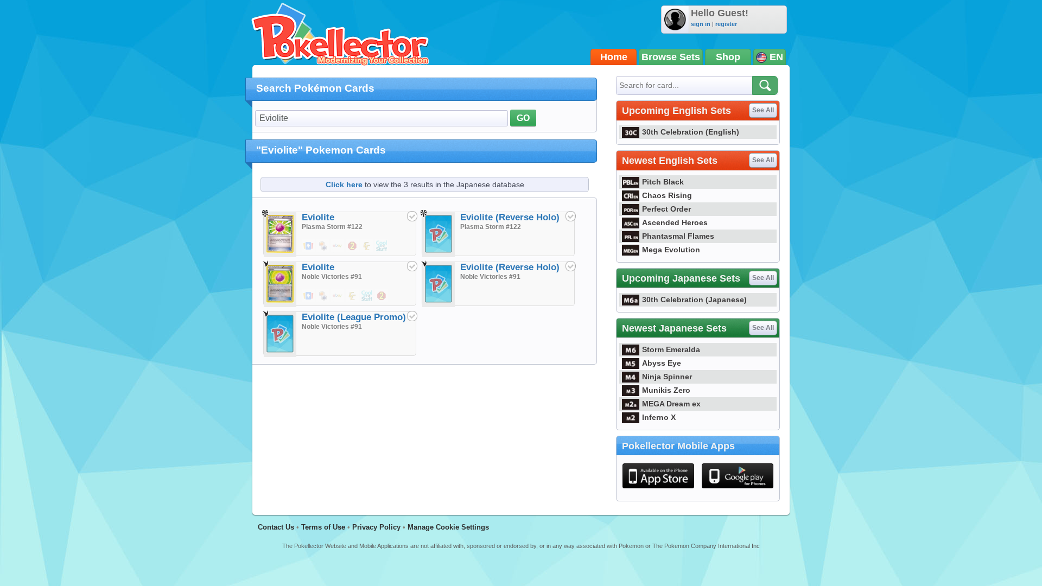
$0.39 (323, 251)
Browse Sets (670, 57)
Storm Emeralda (671, 349)
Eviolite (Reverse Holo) (510, 217)
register (726, 24)
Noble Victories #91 (332, 277)
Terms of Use (323, 527)
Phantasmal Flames (678, 236)
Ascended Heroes (675, 222)
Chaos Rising (667, 195)
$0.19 (309, 251)
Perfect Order (666, 209)
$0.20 (309, 301)
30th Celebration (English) (690, 132)
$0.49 (323, 301)
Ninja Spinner (667, 376)
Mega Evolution (671, 249)
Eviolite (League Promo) (354, 317)
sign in (700, 24)
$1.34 (338, 251)
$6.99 (382, 301)
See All (763, 110)
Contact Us (276, 527)
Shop (728, 57)
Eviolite (318, 217)
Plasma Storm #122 (332, 227)
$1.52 (338, 301)
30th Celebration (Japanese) (694, 299)
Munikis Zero (666, 390)
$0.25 (382, 251)
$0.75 (367, 251)
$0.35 (353, 301)
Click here (344, 184)
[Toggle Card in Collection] (411, 216)
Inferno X (659, 417)
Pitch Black (663, 181)
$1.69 (353, 251)
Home (613, 57)
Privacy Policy (376, 527)
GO (523, 118)
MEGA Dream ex (671, 403)
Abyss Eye (661, 363)
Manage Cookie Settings (448, 527)
